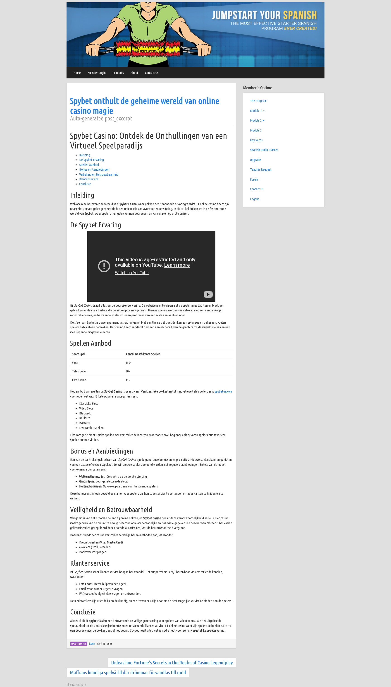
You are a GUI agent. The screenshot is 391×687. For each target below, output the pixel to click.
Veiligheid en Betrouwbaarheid (98, 174)
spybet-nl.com (223, 391)
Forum (254, 179)
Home (77, 73)
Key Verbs (256, 140)
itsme (92, 643)
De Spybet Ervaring (91, 160)
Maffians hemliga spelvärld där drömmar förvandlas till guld (128, 672)
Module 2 (256, 120)
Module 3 (256, 130)
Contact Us (152, 73)
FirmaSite (81, 684)
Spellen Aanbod (89, 165)
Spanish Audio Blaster (264, 150)
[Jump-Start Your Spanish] (195, 34)
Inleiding (84, 155)
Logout (254, 199)
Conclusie (85, 184)
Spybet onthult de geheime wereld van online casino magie (144, 105)
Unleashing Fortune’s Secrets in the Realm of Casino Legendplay (172, 662)
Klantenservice (88, 179)
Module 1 (256, 111)
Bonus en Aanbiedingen (94, 169)
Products (118, 73)
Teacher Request (261, 169)
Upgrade (255, 160)
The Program (258, 101)
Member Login (97, 73)
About (134, 73)
